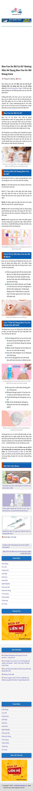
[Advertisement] (16, 43)
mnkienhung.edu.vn (13, 88)
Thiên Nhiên (5, 597)
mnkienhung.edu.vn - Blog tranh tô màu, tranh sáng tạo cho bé (16, 11)
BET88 (23, 790)
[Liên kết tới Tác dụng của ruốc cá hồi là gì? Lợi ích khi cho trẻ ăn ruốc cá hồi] (17, 472)
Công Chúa (5, 570)
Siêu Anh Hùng (6, 590)
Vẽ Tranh (4, 604)
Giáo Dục (4, 577)
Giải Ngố (13, 537)
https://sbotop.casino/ (14, 790)
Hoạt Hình (5, 580)
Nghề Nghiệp (6, 583)
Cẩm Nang (5, 563)
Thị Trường (5, 594)
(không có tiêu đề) (8, 674)
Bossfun (27, 787)
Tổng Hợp (5, 600)
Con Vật (4, 567)
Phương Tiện (6, 587)
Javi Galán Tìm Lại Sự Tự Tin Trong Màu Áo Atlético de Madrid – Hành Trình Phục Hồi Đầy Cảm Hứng (16, 663)
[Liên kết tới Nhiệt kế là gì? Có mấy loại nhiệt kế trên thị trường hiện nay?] (17, 517)
